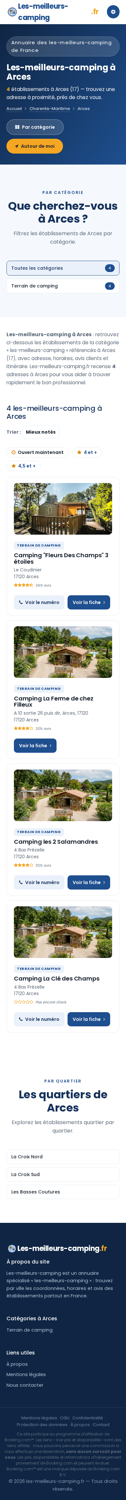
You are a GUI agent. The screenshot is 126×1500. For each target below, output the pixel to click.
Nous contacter (24, 1385)
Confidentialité (87, 1418)
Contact (101, 1425)
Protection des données (42, 1425)
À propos (17, 1364)
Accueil (14, 109)
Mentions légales (26, 1374)
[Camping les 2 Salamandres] (63, 795)
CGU (64, 1418)
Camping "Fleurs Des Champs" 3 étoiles (61, 558)
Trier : (14, 432)
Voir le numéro (42, 602)
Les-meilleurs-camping (58, 12)
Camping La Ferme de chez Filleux (53, 701)
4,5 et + (27, 466)
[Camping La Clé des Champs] (63, 932)
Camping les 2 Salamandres (56, 842)
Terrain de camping (29, 1330)
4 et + (90, 452)
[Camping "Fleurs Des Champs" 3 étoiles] (63, 509)
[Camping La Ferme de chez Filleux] (63, 652)
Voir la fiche (87, 602)
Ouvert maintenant (41, 452)
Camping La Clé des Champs (57, 978)
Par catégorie (38, 127)
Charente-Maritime (49, 109)
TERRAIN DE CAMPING (39, 545)
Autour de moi (38, 146)
